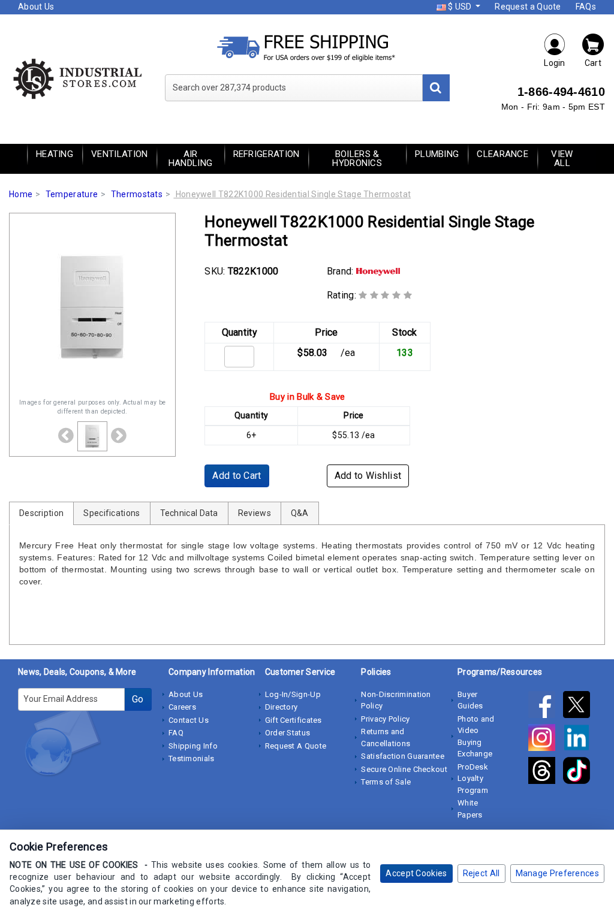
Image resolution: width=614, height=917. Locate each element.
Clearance (502, 154)
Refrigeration (266, 154)
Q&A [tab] (300, 513)
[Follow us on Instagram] (545, 739)
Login (554, 63)
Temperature (72, 194)
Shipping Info (193, 745)
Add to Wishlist (368, 475)
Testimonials (191, 758)
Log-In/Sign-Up (293, 694)
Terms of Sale (386, 781)
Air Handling (190, 158)
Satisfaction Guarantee (402, 756)
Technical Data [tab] (189, 513)
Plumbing (437, 154)
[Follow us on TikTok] (579, 772)
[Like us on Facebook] (545, 706)
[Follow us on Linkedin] (579, 739)
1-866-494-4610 (561, 91)
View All (562, 158)
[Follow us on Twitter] (579, 706)
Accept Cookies (416, 873)
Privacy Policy (385, 718)
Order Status (288, 732)
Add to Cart (236, 475)
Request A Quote (296, 745)
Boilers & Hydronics (357, 158)
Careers (182, 706)
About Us (36, 6)
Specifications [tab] (111, 513)
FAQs (586, 6)
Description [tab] (41, 513)
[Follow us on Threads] (545, 772)
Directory (281, 706)
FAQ (175, 732)
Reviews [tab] (254, 513)
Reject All (481, 873)
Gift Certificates (293, 720)
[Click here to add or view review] (385, 295)
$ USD (460, 6)
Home (20, 194)
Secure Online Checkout (404, 769)
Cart (593, 63)
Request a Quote (528, 6)
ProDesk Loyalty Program (473, 778)
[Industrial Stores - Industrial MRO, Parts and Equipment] (77, 78)
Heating (54, 154)
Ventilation (119, 154)
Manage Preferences (557, 873)
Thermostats (136, 194)
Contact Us (188, 720)
